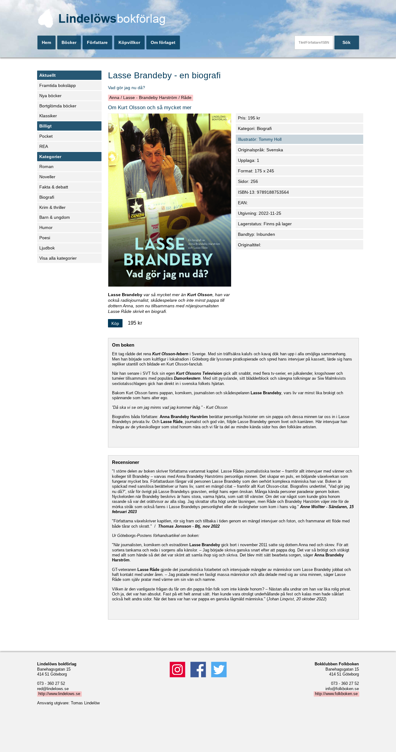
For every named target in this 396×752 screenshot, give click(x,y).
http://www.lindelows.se (59, 694)
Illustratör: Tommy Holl (260, 139)
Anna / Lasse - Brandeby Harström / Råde (150, 97)
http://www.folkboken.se (336, 694)
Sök (346, 42)
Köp (115, 323)
